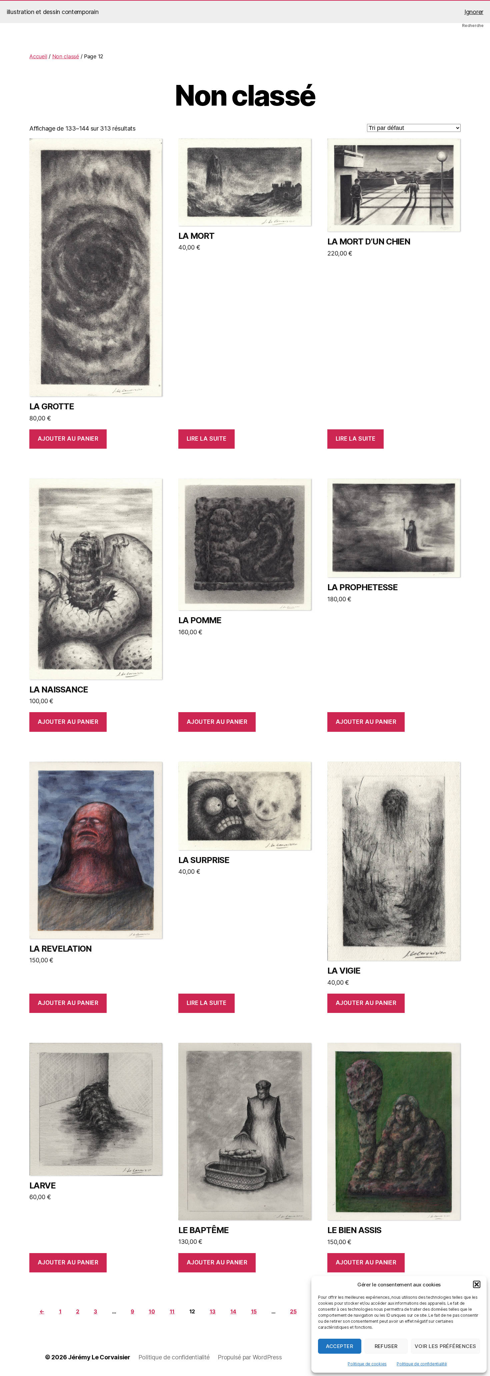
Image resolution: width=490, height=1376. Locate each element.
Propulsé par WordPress (250, 1357)
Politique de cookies (367, 1363)
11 (172, 1311)
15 (254, 1311)
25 (293, 1311)
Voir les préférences (445, 1346)
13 (213, 1311)
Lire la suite (207, 438)
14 (233, 1311)
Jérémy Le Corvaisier (99, 1357)
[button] (476, 1284)
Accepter (339, 1346)
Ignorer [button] (473, 11)
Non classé (65, 56)
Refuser (386, 1346)
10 (152, 1311)
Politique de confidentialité (422, 1363)
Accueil (38, 56)
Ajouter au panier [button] (68, 438)
